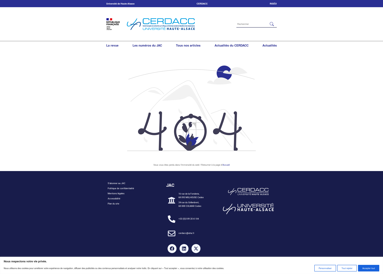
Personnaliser (325, 268)
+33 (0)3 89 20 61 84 (188, 218)
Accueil (226, 164)
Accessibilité (114, 198)
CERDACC (202, 3)
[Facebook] (172, 248)
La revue (112, 45)
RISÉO (273, 3)
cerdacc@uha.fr (186, 233)
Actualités (269, 45)
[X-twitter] (196, 248)
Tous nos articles (188, 45)
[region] (191, 265)
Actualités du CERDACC (232, 45)
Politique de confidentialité (121, 188)
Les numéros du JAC (147, 45)
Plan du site (113, 203)
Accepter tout (368, 268)
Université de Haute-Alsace (120, 3)
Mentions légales (116, 193)
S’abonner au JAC (116, 183)
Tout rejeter (347, 268)
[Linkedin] (184, 248)
